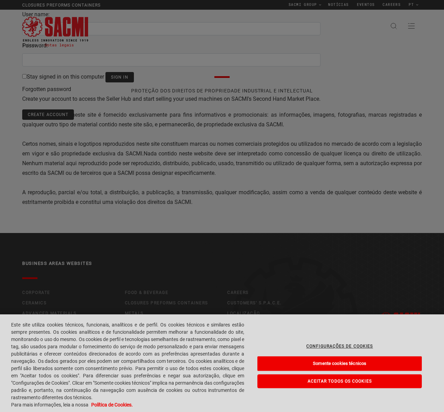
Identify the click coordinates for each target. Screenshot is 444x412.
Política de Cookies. (112, 404)
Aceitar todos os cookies (340, 381)
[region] (222, 363)
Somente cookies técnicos (339, 363)
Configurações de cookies (339, 346)
